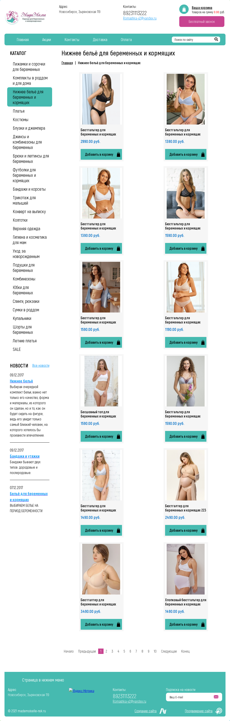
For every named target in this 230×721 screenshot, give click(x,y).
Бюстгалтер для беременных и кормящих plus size (98, 602)
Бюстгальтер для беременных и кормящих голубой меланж (183, 132)
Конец (185, 651)
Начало (69, 651)
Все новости (40, 365)
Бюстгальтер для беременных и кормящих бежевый (183, 320)
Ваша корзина (202, 7)
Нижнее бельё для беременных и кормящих (109, 63)
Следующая (169, 651)
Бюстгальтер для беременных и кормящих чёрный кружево (98, 132)
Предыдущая (87, 651)
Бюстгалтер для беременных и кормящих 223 (185, 508)
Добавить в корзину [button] (99, 154)
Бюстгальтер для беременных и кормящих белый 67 (98, 320)
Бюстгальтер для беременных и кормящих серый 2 (98, 508)
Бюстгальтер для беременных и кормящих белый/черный (183, 226)
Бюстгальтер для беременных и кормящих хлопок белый (98, 226)
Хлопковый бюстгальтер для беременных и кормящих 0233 (185, 602)
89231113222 (135, 12)
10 (155, 651)
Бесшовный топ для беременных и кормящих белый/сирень (98, 414)
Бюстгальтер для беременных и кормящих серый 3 (183, 414)
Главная (67, 63)
